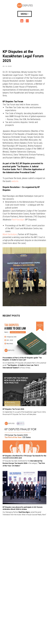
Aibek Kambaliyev (10, 234)
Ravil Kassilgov (18, 219)
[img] (22, 21)
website (15, 181)
